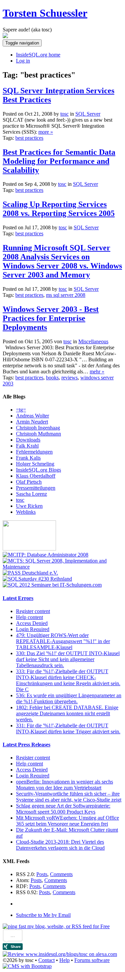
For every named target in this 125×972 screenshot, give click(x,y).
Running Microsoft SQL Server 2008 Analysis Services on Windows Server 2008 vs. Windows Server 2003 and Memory (62, 261)
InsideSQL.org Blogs (38, 470)
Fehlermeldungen (34, 452)
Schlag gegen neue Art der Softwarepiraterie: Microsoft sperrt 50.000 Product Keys (63, 809)
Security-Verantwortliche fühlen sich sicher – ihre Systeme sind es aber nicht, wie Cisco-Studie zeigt (68, 797)
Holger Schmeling (35, 464)
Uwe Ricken (29, 506)
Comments (61, 874)
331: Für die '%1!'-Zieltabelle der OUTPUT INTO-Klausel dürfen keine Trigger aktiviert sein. (68, 728)
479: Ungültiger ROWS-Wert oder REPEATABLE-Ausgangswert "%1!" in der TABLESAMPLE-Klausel (63, 641)
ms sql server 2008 (65, 295)
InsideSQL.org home (38, 54)
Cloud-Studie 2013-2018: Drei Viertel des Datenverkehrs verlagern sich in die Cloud (60, 845)
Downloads (28, 440)
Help (64, 960)
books (52, 377)
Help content (29, 617)
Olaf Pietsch (29, 482)
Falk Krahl (27, 446)
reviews (69, 377)
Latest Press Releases (26, 744)
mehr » (97, 371)
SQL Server (87, 114)
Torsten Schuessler (45, 13)
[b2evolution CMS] (27, 966)
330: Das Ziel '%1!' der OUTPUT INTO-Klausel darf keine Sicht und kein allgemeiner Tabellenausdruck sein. (68, 659)
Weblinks (26, 512)
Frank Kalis (28, 458)
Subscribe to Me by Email (43, 915)
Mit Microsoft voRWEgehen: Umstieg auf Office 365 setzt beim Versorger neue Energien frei (67, 821)
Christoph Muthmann (38, 434)
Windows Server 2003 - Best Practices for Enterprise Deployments (51, 318)
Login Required (32, 629)
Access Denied (32, 623)
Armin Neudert (32, 421)
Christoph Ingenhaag (38, 428)
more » (45, 132)
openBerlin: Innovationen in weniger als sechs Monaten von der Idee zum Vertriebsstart (64, 785)
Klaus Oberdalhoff (35, 476)
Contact (46, 960)
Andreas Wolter (32, 415)
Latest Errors (18, 598)
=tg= (21, 409)
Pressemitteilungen (35, 488)
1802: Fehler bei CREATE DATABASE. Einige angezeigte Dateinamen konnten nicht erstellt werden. (67, 713)
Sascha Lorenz (31, 494)
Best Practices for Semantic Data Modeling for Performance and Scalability (59, 161)
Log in (23, 61)
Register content (33, 611)
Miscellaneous (93, 341)
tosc (20, 500)
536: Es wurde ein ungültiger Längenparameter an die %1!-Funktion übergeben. (68, 698)
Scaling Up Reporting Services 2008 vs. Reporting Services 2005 (59, 209)
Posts (41, 874)
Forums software (92, 960)
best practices (29, 138)
